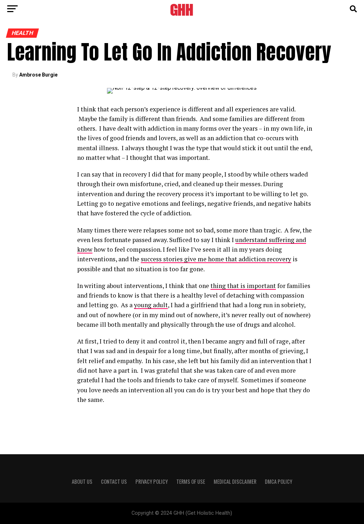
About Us (82, 481)
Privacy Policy (151, 481)
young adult (151, 305)
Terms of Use (190, 481)
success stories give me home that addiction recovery (216, 259)
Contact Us (114, 481)
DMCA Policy (278, 481)
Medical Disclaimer (235, 481)
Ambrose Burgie (38, 75)
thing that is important (243, 286)
